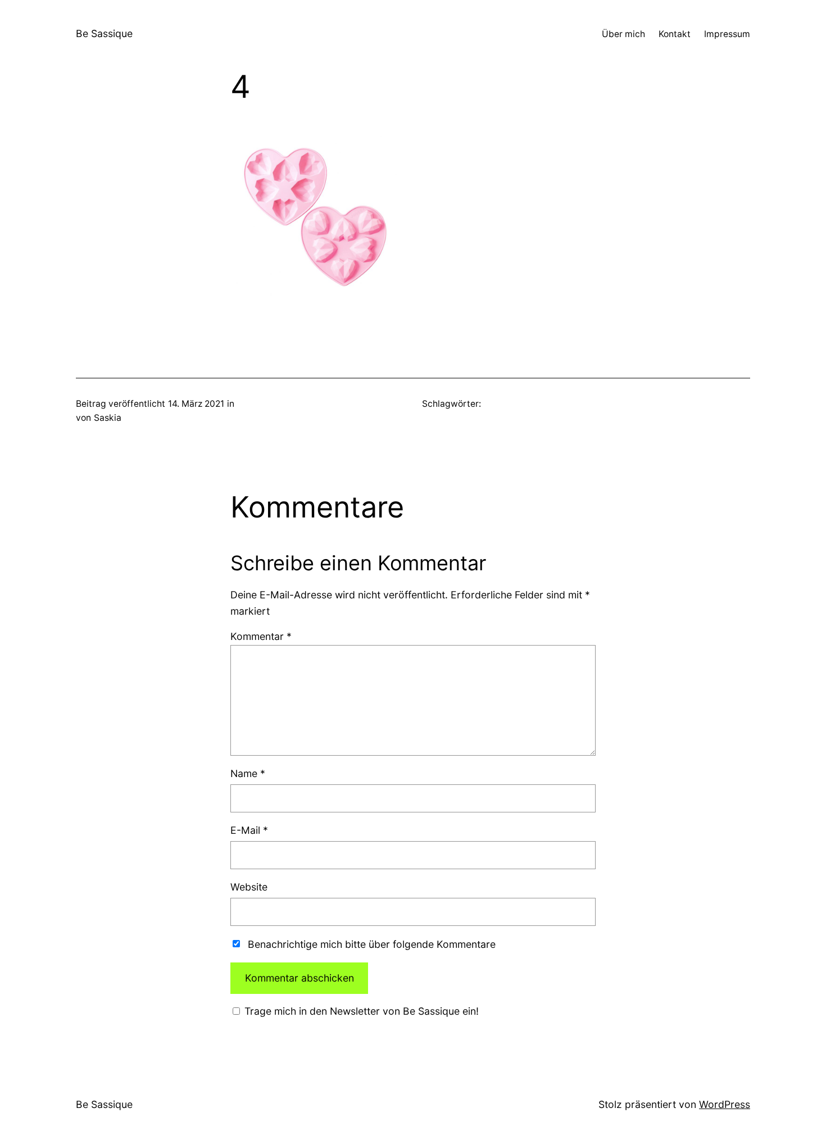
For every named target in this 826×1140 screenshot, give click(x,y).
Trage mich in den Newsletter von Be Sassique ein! (360, 1011)
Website (248, 887)
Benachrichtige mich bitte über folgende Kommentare (372, 944)
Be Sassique (104, 33)
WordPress (724, 1104)
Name (247, 773)
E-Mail (249, 830)
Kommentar (261, 636)
